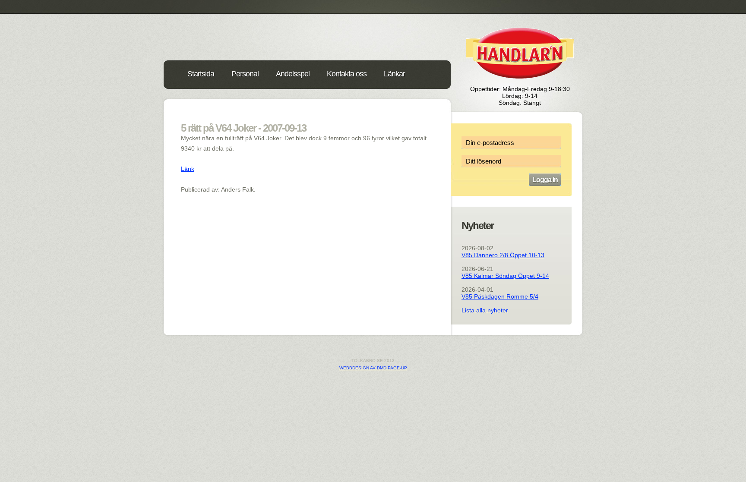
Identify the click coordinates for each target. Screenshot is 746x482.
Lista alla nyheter (485, 310)
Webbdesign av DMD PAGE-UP (373, 367)
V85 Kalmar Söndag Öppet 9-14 (505, 275)
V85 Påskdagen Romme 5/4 (500, 296)
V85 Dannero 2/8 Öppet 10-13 (503, 255)
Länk (187, 168)
